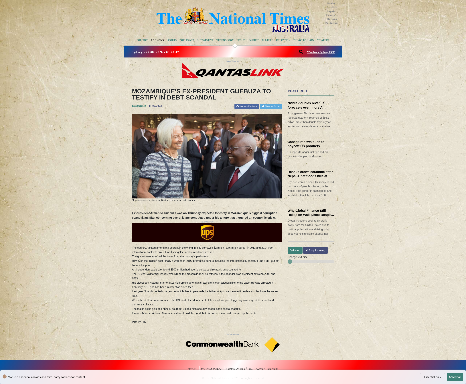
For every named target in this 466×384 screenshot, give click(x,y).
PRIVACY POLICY (212, 369)
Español (332, 11)
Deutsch (332, 3)
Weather (323, 40)
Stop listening (316, 250)
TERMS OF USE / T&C (239, 369)
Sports (172, 40)
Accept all (455, 377)
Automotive (205, 40)
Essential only (432, 377)
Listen (296, 250)
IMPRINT (192, 369)
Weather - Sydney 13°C (321, 52)
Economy (158, 40)
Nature (254, 40)
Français (332, 15)
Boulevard (186, 40)
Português (332, 22)
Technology (225, 40)
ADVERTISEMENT (267, 369)
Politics (142, 40)
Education (283, 40)
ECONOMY (139, 105)
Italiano (332, 18)
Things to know (303, 40)
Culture (267, 40)
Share (248, 106)
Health (241, 40)
